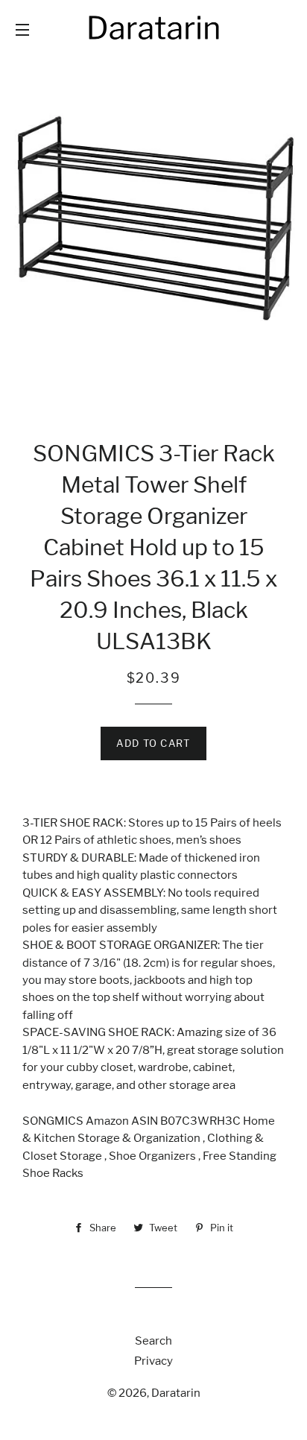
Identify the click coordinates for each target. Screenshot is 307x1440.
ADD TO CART (153, 743)
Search (153, 1341)
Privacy (153, 1361)
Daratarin (175, 1393)
